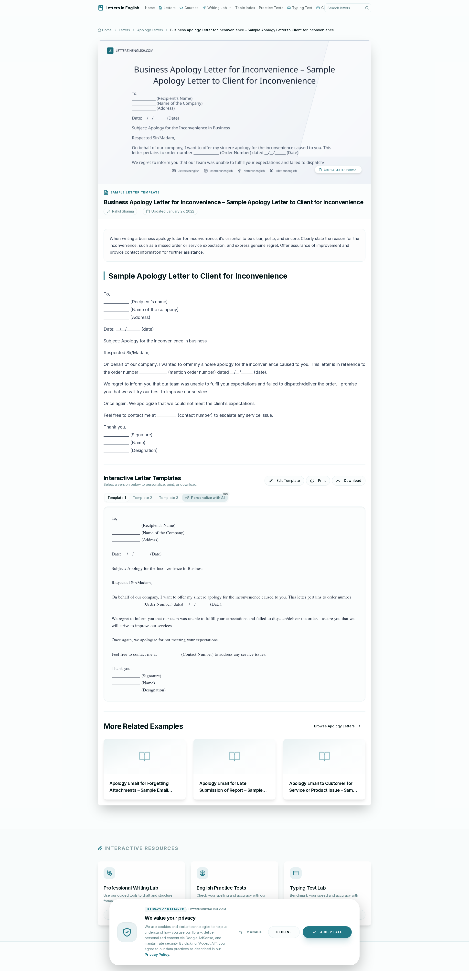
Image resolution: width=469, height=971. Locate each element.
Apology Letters (150, 30)
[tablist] (166, 498)
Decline (284, 932)
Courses (191, 8)
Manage (254, 932)
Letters (170, 8)
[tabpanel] (234, 604)
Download (352, 480)
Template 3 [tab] (168, 498)
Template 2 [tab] (142, 498)
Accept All (331, 932)
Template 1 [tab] (116, 498)
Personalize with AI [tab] (209, 497)
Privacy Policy (157, 954)
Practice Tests (271, 8)
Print (322, 480)
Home (150, 8)
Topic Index (245, 8)
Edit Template (288, 480)
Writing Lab (217, 8)
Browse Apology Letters (334, 726)
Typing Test (302, 8)
